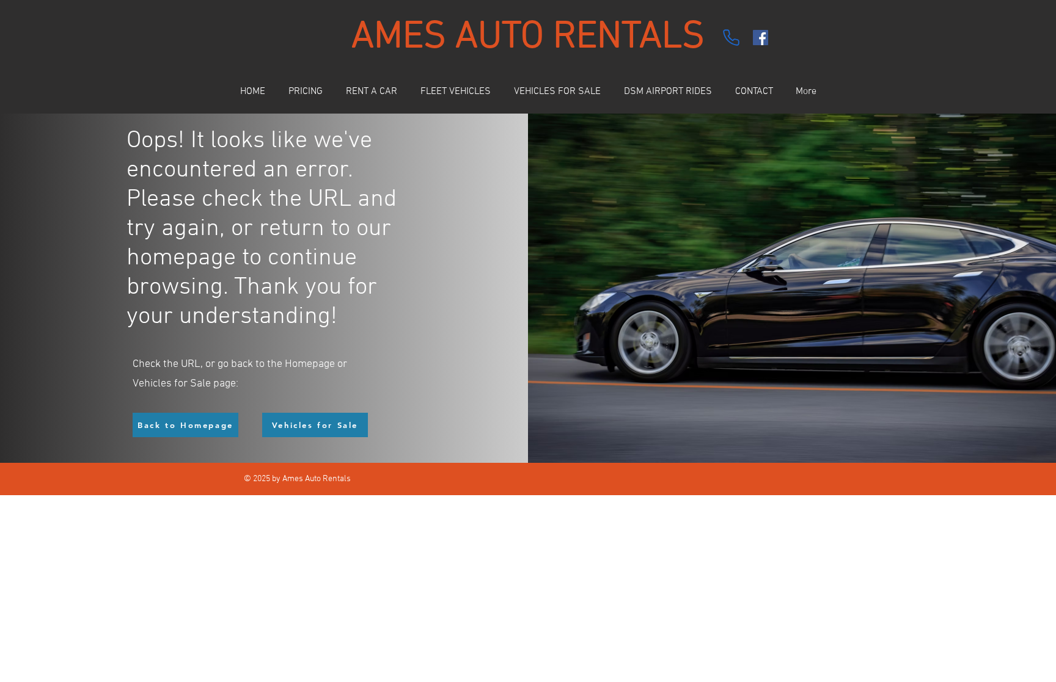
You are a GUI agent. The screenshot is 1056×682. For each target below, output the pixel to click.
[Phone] (731, 37)
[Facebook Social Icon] (760, 37)
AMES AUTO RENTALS (528, 37)
